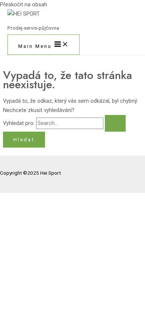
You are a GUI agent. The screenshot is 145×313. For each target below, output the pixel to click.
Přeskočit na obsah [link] (23, 4)
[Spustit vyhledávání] (115, 123)
